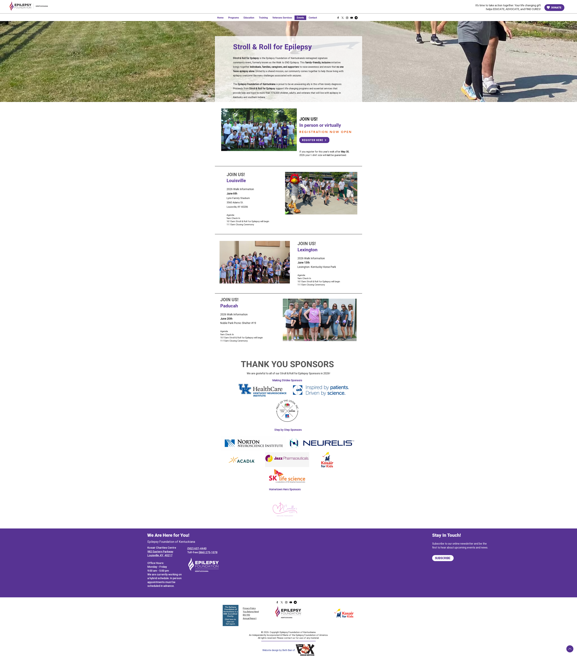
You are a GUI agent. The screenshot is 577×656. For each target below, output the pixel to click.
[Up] (569, 648)
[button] (255, 262)
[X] (342, 17)
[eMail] (356, 17)
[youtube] (351, 17)
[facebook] (338, 17)
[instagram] (347, 17)
